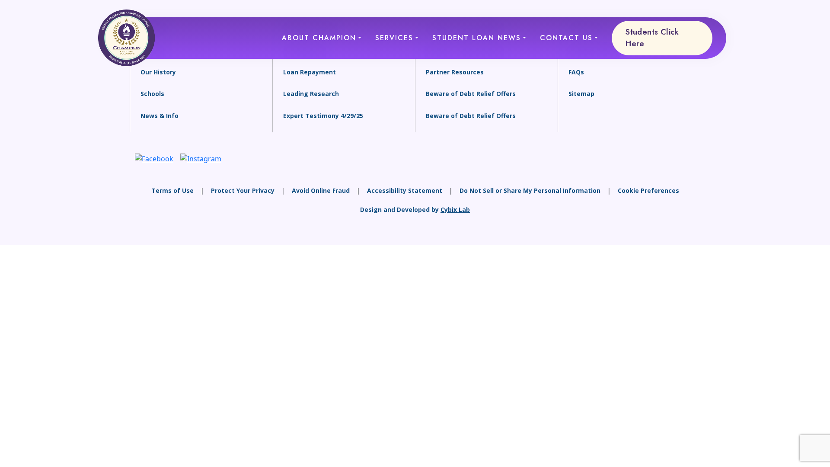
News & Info (159, 116)
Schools (152, 94)
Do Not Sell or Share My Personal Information (530, 190)
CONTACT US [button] (566, 38)
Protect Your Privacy (243, 190)
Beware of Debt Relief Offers (471, 94)
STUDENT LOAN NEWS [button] (476, 38)
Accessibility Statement (404, 190)
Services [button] (394, 38)
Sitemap (581, 94)
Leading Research (311, 94)
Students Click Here (652, 37)
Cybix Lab (455, 209)
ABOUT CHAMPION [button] (319, 38)
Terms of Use (172, 190)
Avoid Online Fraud (321, 190)
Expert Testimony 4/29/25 (323, 116)
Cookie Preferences (648, 190)
